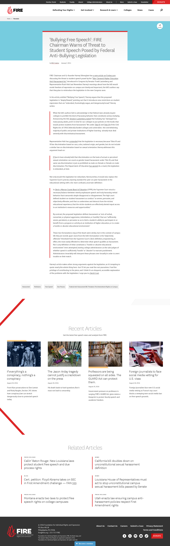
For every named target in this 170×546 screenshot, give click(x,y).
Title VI (97, 124)
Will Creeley (55, 63)
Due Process (61, 287)
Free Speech (49, 287)
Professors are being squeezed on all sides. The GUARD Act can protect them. (104, 377)
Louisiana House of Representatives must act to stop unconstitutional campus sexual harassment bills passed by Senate (121, 483)
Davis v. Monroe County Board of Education (71, 189)
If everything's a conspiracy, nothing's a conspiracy (21, 375)
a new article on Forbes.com (104, 75)
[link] (15, 10)
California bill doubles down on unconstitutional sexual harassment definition (117, 464)
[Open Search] (161, 10)
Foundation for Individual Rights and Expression (62, 525)
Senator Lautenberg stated (80, 118)
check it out (94, 273)
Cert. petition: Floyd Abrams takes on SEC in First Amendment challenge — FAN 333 (50, 481)
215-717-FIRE (55, 532)
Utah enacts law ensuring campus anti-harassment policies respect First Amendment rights (119, 501)
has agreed (93, 166)
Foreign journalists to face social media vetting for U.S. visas (145, 375)
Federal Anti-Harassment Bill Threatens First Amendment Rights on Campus (93, 287)
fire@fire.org (43, 532)
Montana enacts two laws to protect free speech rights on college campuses (49, 499)
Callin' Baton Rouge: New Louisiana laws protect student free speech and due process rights (49, 464)
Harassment (26, 287)
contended (73, 141)
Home (8, 19)
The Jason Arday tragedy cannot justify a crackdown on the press (64, 375)
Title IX (107, 124)
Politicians (37, 287)
